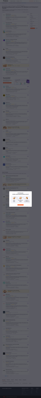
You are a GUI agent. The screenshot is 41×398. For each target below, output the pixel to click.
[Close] (31, 192)
